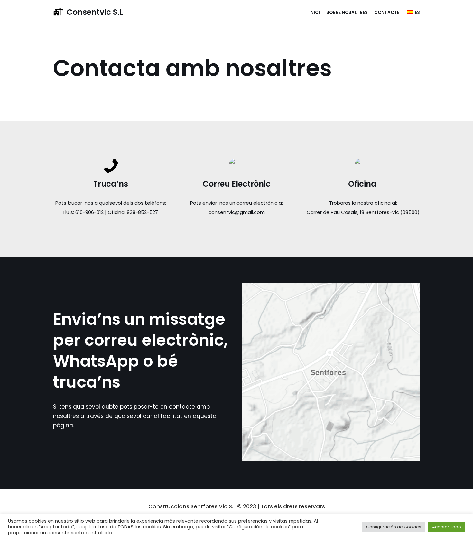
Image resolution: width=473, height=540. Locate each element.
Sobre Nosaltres (347, 12)
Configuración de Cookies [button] (393, 527)
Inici (314, 12)
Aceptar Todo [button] (446, 527)
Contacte (386, 12)
